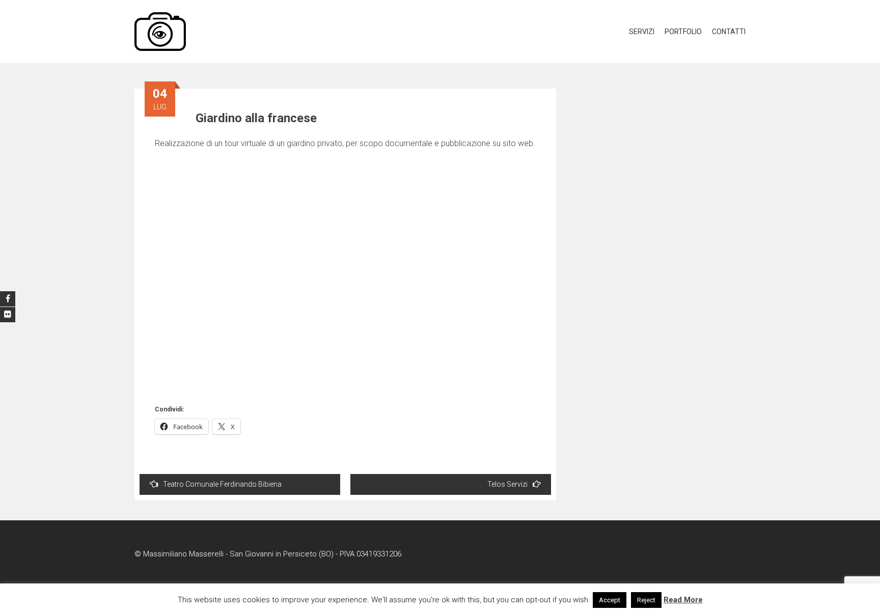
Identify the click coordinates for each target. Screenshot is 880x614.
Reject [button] (646, 600)
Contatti (729, 31)
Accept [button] (609, 600)
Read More (683, 599)
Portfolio (683, 31)
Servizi (641, 31)
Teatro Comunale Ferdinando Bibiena (222, 484)
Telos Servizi (507, 484)
